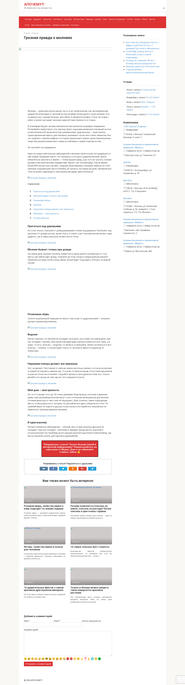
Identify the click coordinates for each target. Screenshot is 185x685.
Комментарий (31, 629)
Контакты (75, 25)
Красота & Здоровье (117, 19)
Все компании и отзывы (41, 25)
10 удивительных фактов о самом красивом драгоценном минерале (44, 589)
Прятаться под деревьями (46, 191)
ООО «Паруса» (148, 102)
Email (57, 621)
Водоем (37, 204)
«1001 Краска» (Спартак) (134, 126)
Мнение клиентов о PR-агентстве (142, 66)
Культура (68, 19)
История (28, 19)
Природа (89, 19)
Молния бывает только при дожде (50, 195)
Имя (27, 621)
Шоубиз (98, 19)
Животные (47, 19)
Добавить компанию (60, 25)
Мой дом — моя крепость (46, 213)
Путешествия (78, 19)
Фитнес (152, 19)
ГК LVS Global (152, 97)
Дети (105, 19)
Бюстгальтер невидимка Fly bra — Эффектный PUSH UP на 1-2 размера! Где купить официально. (143, 45)
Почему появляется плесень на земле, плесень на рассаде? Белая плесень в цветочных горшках (90, 509)
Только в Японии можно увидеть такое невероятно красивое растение (89, 590)
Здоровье (37, 19)
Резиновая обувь (41, 200)
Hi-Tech (130, 19)
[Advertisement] (70, 291)
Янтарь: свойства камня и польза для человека (43, 548)
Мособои (127, 180)
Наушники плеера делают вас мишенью (53, 209)
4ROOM (126, 162)
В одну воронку (41, 218)
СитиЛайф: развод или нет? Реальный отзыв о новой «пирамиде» (139, 54)
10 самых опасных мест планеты (89, 546)
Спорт (27, 25)
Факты (144, 19)
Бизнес (137, 19)
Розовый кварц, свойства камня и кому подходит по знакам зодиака (43, 507)
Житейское (57, 19)
